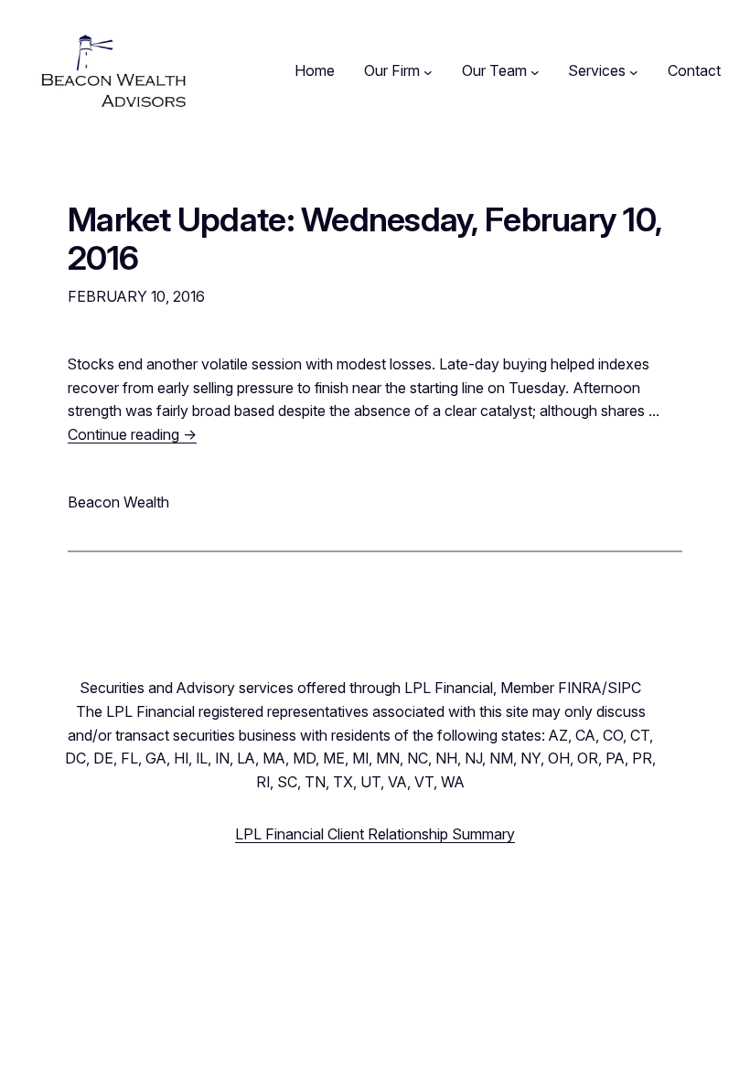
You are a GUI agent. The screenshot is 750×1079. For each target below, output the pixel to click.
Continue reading (132, 434)
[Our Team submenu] (535, 71)
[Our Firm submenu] (428, 71)
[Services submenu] (633, 71)
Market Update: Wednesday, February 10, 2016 (364, 239)
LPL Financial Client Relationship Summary (375, 834)
